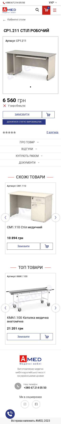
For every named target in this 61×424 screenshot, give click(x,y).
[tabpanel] (30, 65)
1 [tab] (30, 87)
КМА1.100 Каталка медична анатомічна (28, 319)
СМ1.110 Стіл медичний (24, 227)
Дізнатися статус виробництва (24, 122)
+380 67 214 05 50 (15, 2)
